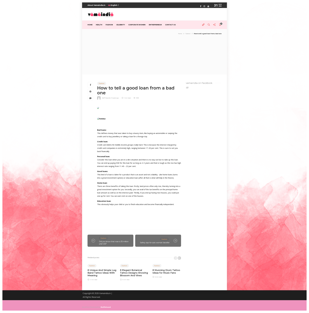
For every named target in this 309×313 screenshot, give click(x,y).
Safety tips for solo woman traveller (155, 243)
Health (99, 25)
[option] (102, 271)
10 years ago (115, 98)
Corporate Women (136, 25)
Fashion (109, 25)
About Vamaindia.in (96, 5)
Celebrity (120, 25)
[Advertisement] (154, 56)
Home (90, 25)
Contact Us (170, 25)
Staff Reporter (106, 98)
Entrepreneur (155, 25)
